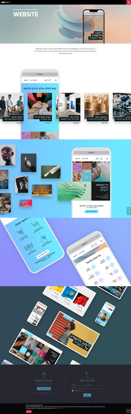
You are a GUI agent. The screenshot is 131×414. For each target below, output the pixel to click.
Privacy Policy (82, 390)
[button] (129, 211)
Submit (87, 395)
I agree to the (79, 390)
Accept (29, 411)
